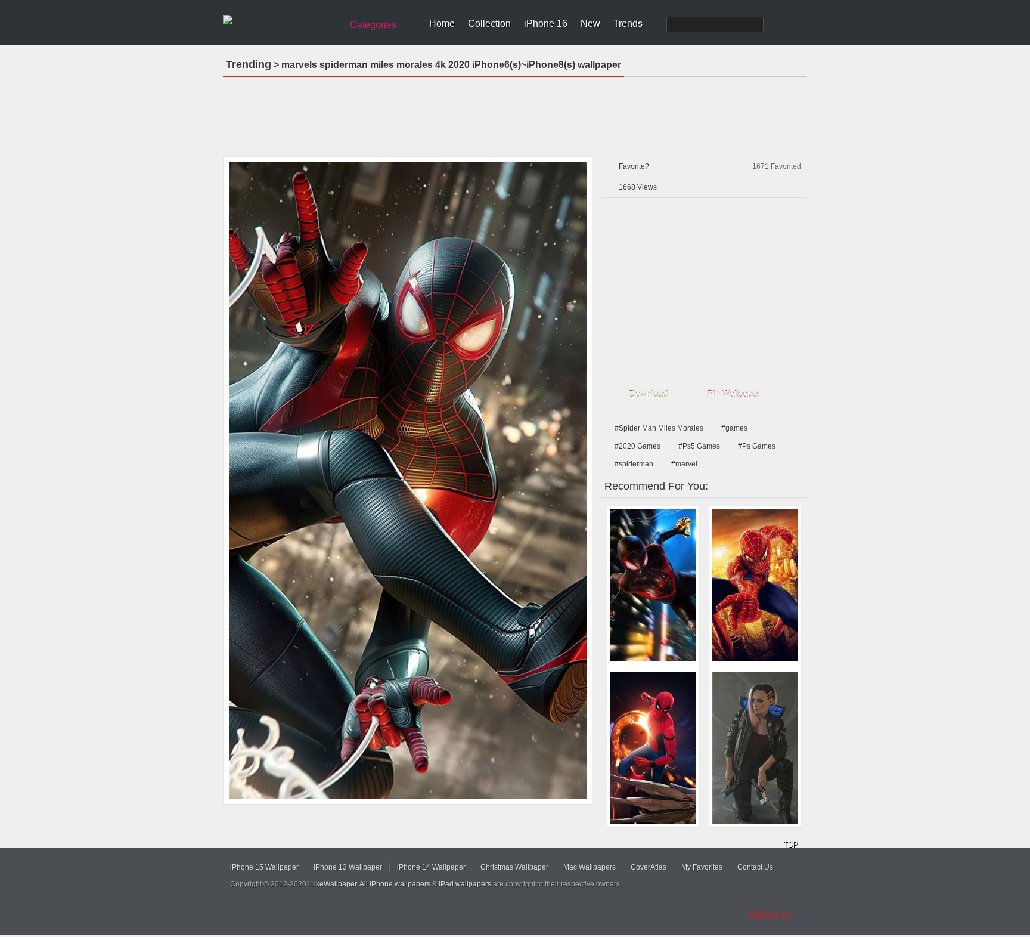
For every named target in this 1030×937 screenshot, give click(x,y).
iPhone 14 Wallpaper (431, 867)
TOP (790, 844)
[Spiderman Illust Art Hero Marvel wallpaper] (755, 585)
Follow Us (771, 915)
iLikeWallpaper (332, 884)
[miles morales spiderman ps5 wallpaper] (653, 585)
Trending (248, 64)
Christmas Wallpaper (514, 867)
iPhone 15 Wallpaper (264, 867)
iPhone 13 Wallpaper (348, 867)
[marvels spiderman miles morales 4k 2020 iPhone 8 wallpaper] (408, 480)
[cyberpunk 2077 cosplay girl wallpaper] (755, 748)
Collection (489, 23)
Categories (373, 25)
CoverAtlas (648, 867)
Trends (628, 23)
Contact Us (755, 867)
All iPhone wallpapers (394, 884)
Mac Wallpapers (589, 867)
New (590, 23)
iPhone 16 (545, 23)
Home (442, 23)
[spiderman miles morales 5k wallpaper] (653, 748)
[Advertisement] (515, 113)
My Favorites (701, 867)
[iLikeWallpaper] (281, 20)
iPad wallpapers (465, 884)
